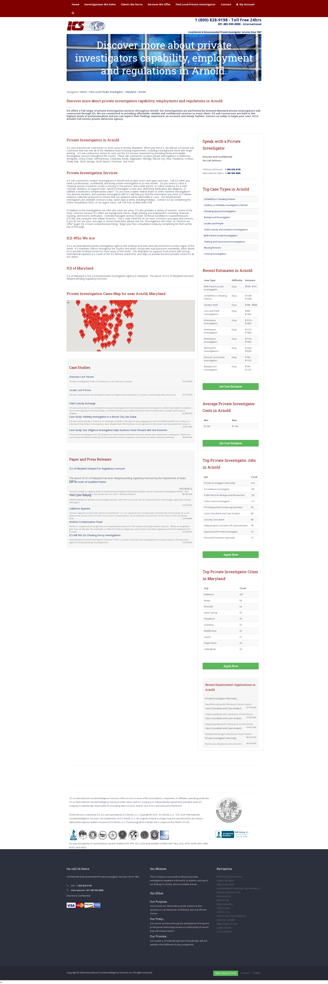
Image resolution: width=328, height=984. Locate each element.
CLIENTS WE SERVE (225, 880)
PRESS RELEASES (224, 896)
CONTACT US (223, 912)
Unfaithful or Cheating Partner (219, 199)
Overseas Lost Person (81, 376)
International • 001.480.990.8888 (87, 890)
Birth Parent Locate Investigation (220, 235)
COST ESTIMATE (224, 931)
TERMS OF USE (182, 822)
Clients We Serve (131, 4)
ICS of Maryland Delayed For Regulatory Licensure (97, 468)
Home (75, 4)
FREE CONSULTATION (227, 923)
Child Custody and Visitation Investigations (226, 229)
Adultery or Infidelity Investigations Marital (226, 205)
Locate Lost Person (80, 390)
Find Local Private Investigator (196, 4)
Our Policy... (157, 919)
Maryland (131, 91)
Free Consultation (225, 973)
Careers (256, 973)
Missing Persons (212, 247)
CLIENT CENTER (224, 927)
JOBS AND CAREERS (226, 920)
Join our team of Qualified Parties (87, 481)
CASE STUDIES (223, 908)
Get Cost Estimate (231, 386)
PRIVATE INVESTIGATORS (228, 892)
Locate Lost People (213, 223)
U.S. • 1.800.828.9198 (81, 885)
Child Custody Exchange (82, 403)
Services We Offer (159, 4)
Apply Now (230, 554)
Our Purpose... (159, 902)
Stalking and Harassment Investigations (224, 241)
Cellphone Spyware (79, 508)
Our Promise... (159, 936)
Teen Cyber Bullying (80, 495)
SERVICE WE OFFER (225, 884)
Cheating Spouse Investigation (220, 211)
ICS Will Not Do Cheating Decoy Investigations (95, 535)
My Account (246, 4)
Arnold (142, 91)
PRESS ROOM (223, 900)
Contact (226, 4)
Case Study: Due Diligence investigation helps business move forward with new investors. (118, 430)
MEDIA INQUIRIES (225, 904)
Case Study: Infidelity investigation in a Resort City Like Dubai (102, 416)
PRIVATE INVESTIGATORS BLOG (231, 916)
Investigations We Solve (100, 4)
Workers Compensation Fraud (85, 521)
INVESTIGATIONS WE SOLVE (229, 876)
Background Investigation (217, 217)
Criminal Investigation (215, 253)
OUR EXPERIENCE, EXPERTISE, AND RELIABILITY (238, 888)
